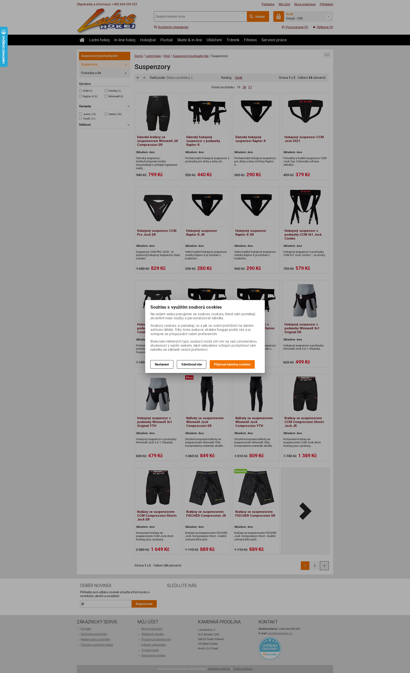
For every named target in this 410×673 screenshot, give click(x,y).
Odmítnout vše (191, 364)
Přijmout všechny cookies (232, 364)
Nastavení (162, 364)
